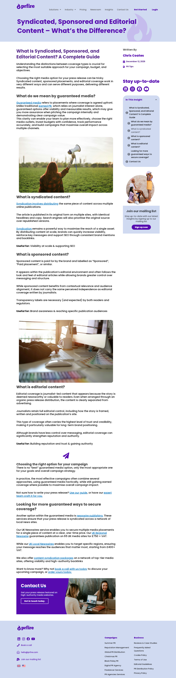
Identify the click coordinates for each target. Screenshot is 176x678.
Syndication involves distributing (37, 203)
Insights (109, 9)
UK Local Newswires (41, 544)
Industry (69, 9)
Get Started (140, 9)
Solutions (53, 9)
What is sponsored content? (140, 138)
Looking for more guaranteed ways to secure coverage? (141, 154)
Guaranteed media (28, 102)
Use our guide (78, 492)
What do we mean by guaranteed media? (141, 123)
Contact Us (122, 9)
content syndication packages (53, 558)
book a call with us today (71, 569)
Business (139, 637)
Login (155, 9)
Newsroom (95, 9)
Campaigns (111, 637)
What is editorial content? (139, 145)
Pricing (83, 9)
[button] (156, 100)
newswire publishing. (90, 515)
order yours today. (60, 572)
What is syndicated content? (141, 130)
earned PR (45, 106)
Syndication (24, 228)
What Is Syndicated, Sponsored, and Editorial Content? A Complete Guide (141, 112)
